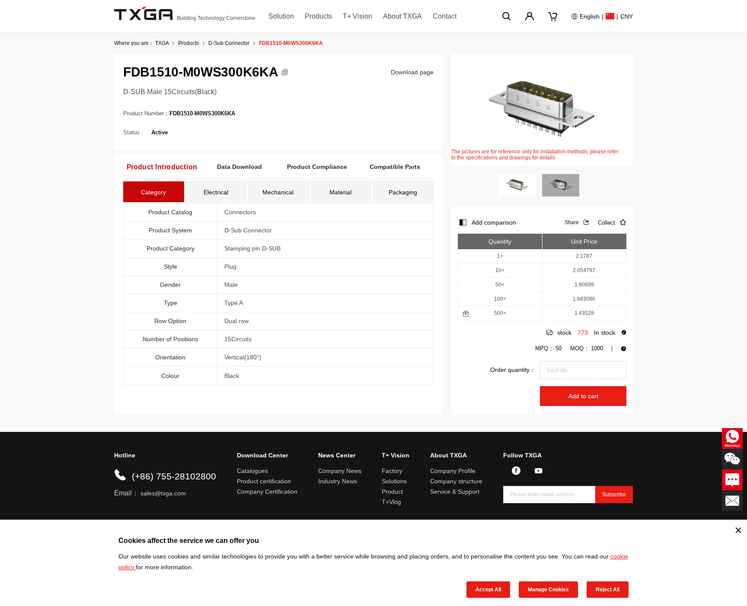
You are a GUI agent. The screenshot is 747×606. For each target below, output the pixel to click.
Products (318, 16)
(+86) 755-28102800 (174, 476)
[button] (284, 72)
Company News (339, 470)
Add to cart (583, 396)
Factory (392, 470)
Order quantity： (513, 369)
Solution (281, 16)
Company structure (456, 481)
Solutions (394, 481)
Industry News (337, 481)
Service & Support (454, 491)
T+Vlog (391, 501)
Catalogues (252, 470)
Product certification (264, 481)
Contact (444, 16)
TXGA (162, 43)
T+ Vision (357, 16)
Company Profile (453, 470)
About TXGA (402, 16)
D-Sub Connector (228, 43)
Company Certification (267, 491)
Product (392, 491)
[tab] (153, 191)
